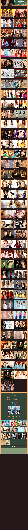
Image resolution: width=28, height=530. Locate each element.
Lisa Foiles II (2, 129)
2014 (15, 415)
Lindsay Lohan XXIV (3, 209)
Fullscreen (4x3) (8, 397)
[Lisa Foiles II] (7, 133)
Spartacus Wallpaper (14, 403)
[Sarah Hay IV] (7, 73)
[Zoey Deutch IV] (20, 23)
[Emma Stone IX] (7, 123)
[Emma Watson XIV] (7, 113)
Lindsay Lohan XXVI (3, 199)
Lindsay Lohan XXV (16, 199)
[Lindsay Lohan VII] (20, 304)
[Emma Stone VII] (20, 133)
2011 (19, 415)
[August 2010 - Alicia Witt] (7, 274)
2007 (12, 416)
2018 (9, 415)
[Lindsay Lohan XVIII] (7, 254)
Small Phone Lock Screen (9, 399)
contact (21, 4)
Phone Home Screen (16, 399)
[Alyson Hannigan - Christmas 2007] (20, 344)
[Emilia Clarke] (14, 429)
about (16, 4)
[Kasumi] (7, 344)
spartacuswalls (16, 403)
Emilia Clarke (11, 426)
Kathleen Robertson (16, 370)
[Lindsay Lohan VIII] (7, 304)
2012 (18, 415)
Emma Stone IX (2, 119)
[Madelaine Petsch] (20, 43)
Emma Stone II (15, 179)
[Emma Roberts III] (7, 13)
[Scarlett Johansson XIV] (7, 23)
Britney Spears (3, 439)
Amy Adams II (15, 169)
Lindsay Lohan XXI (16, 219)
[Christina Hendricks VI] (7, 43)
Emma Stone (2, 189)
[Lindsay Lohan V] (7, 314)
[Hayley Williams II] (7, 103)
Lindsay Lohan (3, 426)
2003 (18, 416)
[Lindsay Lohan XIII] (7, 284)
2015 (14, 415)
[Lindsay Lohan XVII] (20, 254)
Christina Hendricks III (16, 159)
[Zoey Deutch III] (7, 33)
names (18, 4)
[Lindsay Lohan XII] (20, 284)
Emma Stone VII (16, 129)
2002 (19, 416)
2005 (15, 416)
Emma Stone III (2, 179)
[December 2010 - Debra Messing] (7, 264)
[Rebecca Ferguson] (7, 63)
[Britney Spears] (5, 442)
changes (23, 4)
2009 (9, 416)
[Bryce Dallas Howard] (20, 354)
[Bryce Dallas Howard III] (7, 53)
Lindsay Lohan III (3, 350)
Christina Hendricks (3, 380)
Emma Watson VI (16, 239)
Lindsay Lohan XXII (3, 219)
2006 (13, 416)
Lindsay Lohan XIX (16, 229)
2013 (16, 415)
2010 (8, 416)
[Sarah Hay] (20, 83)
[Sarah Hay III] (20, 73)
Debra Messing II (3, 229)
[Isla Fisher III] (20, 143)
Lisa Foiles (15, 149)
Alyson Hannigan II (16, 360)
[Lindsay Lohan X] (20, 294)
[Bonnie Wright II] (20, 264)
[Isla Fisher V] (20, 123)
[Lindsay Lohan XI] (7, 294)
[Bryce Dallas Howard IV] (20, 33)
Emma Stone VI (2, 139)
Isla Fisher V (15, 119)
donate (26, 4)
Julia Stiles (2, 360)
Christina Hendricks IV (3, 159)
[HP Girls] (20, 324)
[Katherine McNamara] (7, 93)
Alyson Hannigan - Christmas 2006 (5, 370)
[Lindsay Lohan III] (7, 354)
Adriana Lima (19, 426)
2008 (11, 416)
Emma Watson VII (3, 239)
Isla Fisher (2, 149)
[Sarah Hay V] (20, 63)
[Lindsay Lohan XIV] (20, 274)
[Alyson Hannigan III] (20, 334)
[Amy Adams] (7, 324)
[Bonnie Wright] (7, 334)
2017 (11, 415)
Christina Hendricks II (3, 169)
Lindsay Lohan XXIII (16, 209)
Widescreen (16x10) (9, 395)
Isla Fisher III (15, 139)
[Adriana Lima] (22, 429)
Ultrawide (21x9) (16, 395)
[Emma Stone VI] (7, 143)
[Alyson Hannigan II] (20, 364)
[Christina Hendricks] (7, 385)
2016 (12, 415)
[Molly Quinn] (20, 113)
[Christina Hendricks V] (20, 93)
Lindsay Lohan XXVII (16, 189)
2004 (16, 416)
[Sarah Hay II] (7, 83)
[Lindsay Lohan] (5, 429)
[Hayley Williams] (20, 103)
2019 (8, 415)
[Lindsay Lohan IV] (20, 314)
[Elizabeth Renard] (20, 13)
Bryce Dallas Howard (16, 350)
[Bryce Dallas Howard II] (20, 53)
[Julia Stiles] (7, 364)
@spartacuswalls (12, 403)
